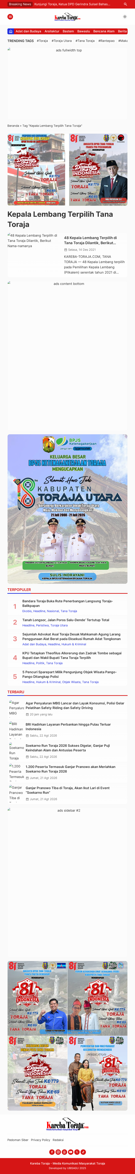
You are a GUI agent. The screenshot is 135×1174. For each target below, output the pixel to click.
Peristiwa (42, 625)
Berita (122, 31)
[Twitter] (77, 1152)
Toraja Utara (59, 625)
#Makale (124, 41)
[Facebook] (52, 1152)
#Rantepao (106, 41)
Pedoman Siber (17, 1140)
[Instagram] (58, 1152)
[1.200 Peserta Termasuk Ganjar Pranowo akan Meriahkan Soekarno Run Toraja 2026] (16, 772)
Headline (39, 611)
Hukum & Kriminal (74, 644)
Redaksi (58, 1140)
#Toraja (42, 41)
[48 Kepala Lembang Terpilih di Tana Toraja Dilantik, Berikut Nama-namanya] (35, 255)
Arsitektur (52, 31)
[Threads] (64, 1152)
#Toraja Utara (62, 41)
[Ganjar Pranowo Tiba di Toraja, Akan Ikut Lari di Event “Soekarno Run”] (16, 794)
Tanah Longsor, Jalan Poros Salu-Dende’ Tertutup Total (65, 620)
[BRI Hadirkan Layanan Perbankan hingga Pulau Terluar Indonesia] (16, 730)
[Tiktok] (83, 1152)
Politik (40, 663)
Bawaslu (83, 31)
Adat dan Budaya (28, 31)
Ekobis (27, 611)
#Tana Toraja (85, 41)
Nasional (53, 611)
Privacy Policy (40, 1140)
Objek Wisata (71, 682)
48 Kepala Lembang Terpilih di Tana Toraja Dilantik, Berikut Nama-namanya (90, 243)
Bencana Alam (104, 31)
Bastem (68, 31)
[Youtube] (70, 1152)
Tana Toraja (69, 611)
